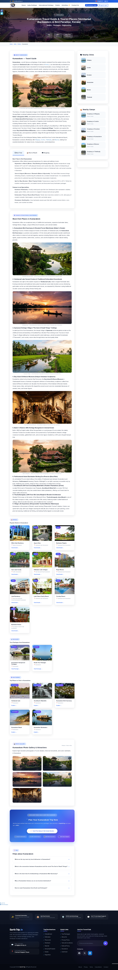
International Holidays (46, 5)
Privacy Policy (66, 940)
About (80, 967)
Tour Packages (66, 934)
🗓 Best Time (18, 152)
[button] (91, 5)
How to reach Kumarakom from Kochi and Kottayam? (31, 888)
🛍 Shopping (45, 152)
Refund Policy (66, 946)
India (15, 44)
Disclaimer (65, 948)
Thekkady (48, 139)
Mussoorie (48, 940)
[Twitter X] (84, 953)
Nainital (47, 946)
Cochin (43, 139)
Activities (65, 5)
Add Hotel (64, 951)
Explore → (14, 705)
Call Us (3, 903)
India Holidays (32, 5)
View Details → (15, 547)
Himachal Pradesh (50, 948)
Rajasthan (48, 954)
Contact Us (75, 5)
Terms (91, 967)
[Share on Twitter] (1, 13)
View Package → (15, 668)
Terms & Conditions (67, 943)
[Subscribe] (105, 943)
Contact (106, 967)
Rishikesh (47, 943)
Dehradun (47, 937)
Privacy (86, 967)
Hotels (57, 5)
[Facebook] (79, 953)
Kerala (19, 44)
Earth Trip (16, 929)
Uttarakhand (48, 934)
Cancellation (98, 967)
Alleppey (37, 139)
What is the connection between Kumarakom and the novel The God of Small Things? (41, 866)
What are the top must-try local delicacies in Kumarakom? (32, 859)
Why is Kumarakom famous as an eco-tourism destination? (33, 880)
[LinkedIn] (90, 953)
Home (24, 5)
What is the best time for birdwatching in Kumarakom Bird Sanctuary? (36, 873)
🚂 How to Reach (32, 152)
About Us (64, 937)
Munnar (57, 139)
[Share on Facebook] (1, 10)
